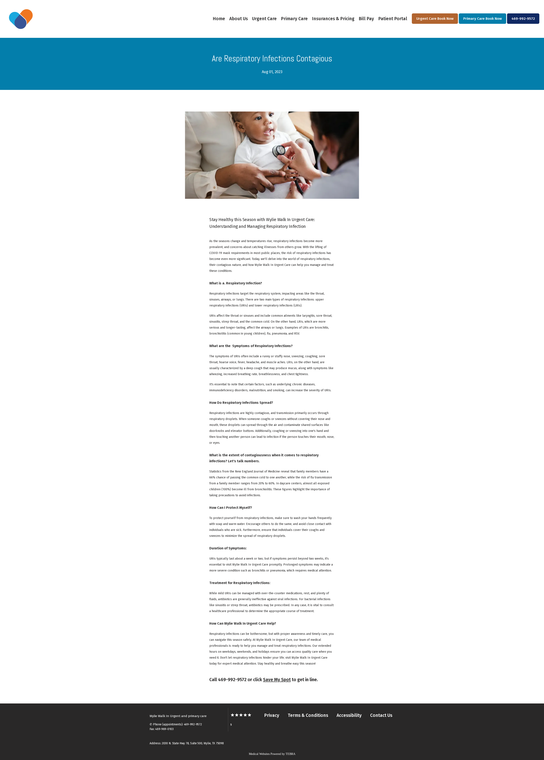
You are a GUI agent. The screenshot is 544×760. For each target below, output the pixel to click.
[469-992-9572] (523, 23)
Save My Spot (277, 679)
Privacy (271, 715)
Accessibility (349, 715)
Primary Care (294, 18)
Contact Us (381, 715)
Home (219, 18)
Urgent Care (264, 18)
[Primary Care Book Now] (482, 23)
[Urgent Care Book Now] (434, 23)
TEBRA (290, 754)
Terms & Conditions (308, 715)
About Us (238, 18)
